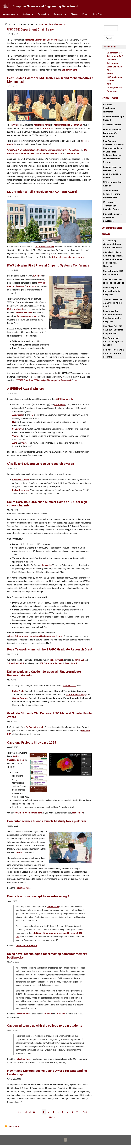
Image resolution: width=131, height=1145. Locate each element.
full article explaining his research (68, 257)
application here (69, 70)
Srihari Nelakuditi (15, 663)
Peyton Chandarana (26, 316)
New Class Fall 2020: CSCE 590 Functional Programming (113, 329)
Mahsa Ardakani (15, 309)
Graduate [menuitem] (26, 14)
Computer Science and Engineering (41, 40)
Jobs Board (110, 98)
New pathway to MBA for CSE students (113, 273)
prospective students (51, 24)
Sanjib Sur (79, 660)
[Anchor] (6, 29)
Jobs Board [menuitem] (98, 14)
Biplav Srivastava (20, 490)
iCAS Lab (15, 125)
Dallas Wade (18, 691)
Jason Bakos (56, 153)
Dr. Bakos (60, 1014)
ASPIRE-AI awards (64, 399)
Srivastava (17, 429)
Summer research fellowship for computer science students (112, 172)
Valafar (15, 436)
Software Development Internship (109, 108)
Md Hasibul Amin (42, 125)
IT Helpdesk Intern (112, 125)
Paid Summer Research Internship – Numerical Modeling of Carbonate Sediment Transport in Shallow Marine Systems (113, 151)
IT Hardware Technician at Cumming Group (111, 205)
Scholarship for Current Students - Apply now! (112, 291)
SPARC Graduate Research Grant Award (57, 663)
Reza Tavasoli (56, 660)
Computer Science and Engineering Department (45, 6)
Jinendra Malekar (23, 313)
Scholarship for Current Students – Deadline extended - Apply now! (112, 316)
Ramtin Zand (73, 153)
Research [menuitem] (42, 14)
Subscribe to (13, 1126)
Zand (14, 443)
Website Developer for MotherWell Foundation (112, 133)
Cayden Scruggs (20, 698)
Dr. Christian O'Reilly (44, 246)
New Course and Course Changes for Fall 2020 (113, 341)
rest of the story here (26, 945)
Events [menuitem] (85, 14)
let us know (77, 813)
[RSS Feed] (65, 1140)
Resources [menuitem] (58, 14)
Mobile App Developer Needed (114, 118)
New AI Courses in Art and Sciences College (113, 281)
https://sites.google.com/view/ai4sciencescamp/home (35, 636)
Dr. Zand (48, 1014)
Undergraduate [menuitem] (8, 14)
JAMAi (18, 852)
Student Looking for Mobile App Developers (113, 217)
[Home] (5, 6)
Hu (13, 422)
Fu (32, 415)
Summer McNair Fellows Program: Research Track (111, 194)
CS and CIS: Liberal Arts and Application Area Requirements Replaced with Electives (113, 259)
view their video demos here (28, 813)
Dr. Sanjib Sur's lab (34, 727)
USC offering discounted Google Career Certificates (112, 244)
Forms (110, 73)
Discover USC (69, 685)
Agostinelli (59, 404)
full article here (23, 888)
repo (76, 380)
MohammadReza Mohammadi (68, 125)
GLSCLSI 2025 (46, 128)
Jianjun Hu (47, 565)
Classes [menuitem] (74, 14)
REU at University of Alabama (112, 184)
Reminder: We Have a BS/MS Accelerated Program (113, 353)
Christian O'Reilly (20, 479)
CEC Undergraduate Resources (114, 87)
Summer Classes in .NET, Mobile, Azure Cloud (112, 303)
